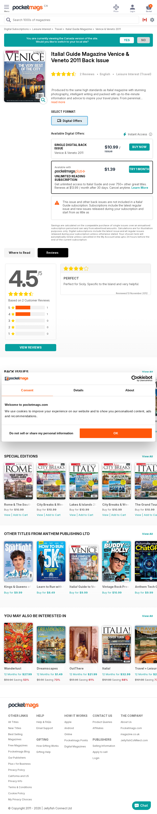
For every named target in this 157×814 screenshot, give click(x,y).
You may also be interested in (35, 616)
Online (68, 734)
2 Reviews (87, 74)
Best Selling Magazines (15, 737)
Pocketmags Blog (19, 751)
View (7, 514)
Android (69, 728)
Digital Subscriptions (16, 29)
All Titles (13, 722)
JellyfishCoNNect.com (133, 740)
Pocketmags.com (131, 728)
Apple (68, 722)
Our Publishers (17, 757)
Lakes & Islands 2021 (83, 504)
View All (147, 371)
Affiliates (98, 728)
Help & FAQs (43, 722)
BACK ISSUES (16, 371)
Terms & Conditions (20, 787)
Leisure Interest (41, 29)
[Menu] (6, 7)
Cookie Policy (16, 793)
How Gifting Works (47, 745)
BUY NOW (139, 147)
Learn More (139, 187)
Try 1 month (139, 169)
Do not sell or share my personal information (41, 433)
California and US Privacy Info (18, 778)
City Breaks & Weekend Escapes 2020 (115, 504)
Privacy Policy (16, 769)
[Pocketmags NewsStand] (26, 8)
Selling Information (104, 745)
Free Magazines (18, 745)
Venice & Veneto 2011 (108, 29)
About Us (126, 722)
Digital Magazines (75, 746)
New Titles (14, 728)
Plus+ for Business (19, 763)
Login (96, 758)
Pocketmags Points (76, 740)
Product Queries (102, 722)
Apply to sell (100, 751)
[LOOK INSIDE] (24, 101)
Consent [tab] (27, 390)
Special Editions (21, 456)
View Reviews (31, 347)
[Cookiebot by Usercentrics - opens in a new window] (134, 378)
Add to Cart (20, 514)
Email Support (44, 728)
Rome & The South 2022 (17, 504)
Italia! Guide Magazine (79, 29)
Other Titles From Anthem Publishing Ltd (47, 534)
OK (115, 433)
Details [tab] (79, 390)
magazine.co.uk (130, 734)
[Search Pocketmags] (8, 20)
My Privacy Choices (20, 799)
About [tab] (129, 390)
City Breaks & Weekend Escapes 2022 (50, 504)
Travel (58, 29)
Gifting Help (43, 751)
